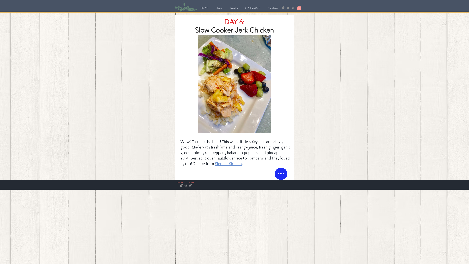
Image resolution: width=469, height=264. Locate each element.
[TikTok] (283, 8)
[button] (299, 7)
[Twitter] (288, 8)
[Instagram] (292, 8)
